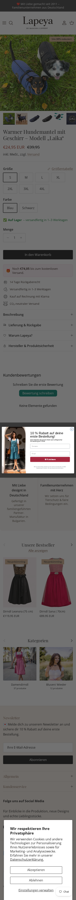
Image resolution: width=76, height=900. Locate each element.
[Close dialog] (71, 429)
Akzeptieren (36, 870)
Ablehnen (36, 880)
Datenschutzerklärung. (27, 859)
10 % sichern (50, 459)
